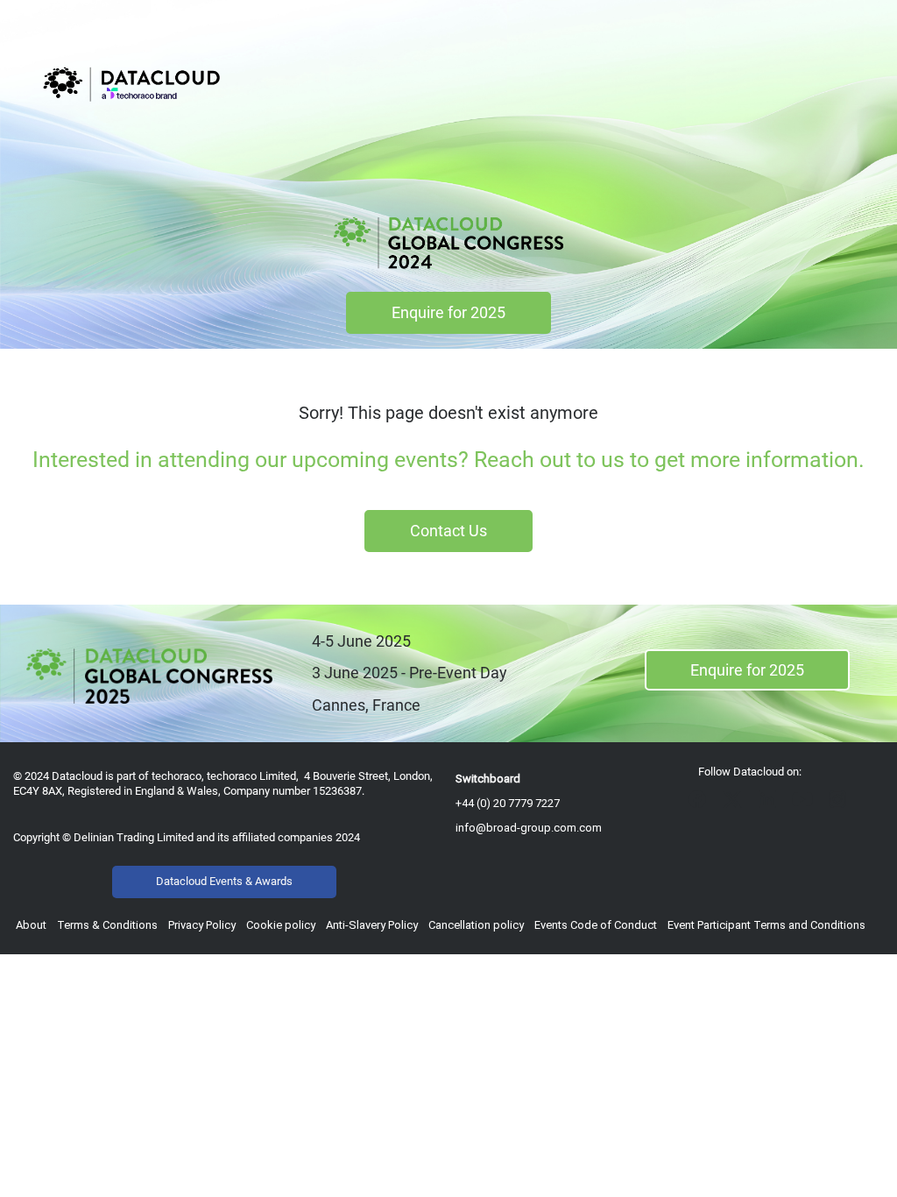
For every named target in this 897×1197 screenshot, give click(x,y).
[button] (701, 805)
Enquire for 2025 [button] (448, 312)
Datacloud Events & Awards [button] (224, 881)
